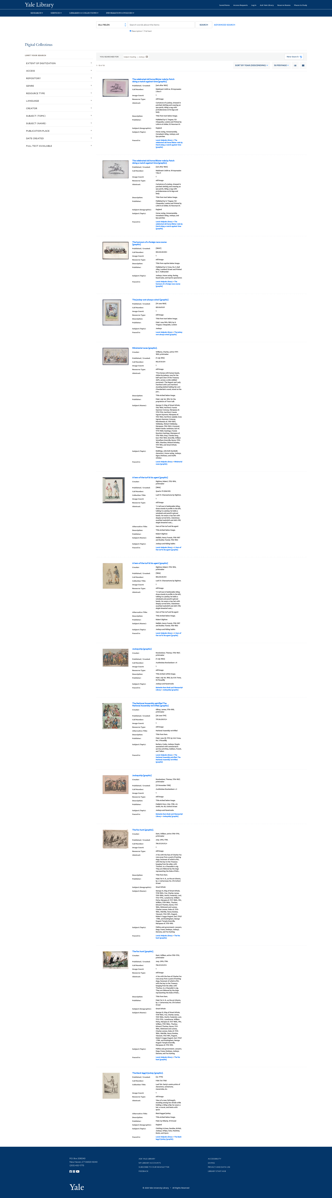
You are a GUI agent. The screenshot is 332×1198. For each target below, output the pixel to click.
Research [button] (36, 13)
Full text (148, 31)
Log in (253, 5)
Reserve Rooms (283, 5)
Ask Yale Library (267, 5)
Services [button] (55, 13)
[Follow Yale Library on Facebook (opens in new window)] (71, 1171)
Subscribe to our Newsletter (154, 1167)
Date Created (35, 138)
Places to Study (300, 5)
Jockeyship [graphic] (142, 649)
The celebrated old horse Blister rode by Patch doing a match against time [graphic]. (153, 80)
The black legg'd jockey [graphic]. (147, 1073)
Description (137, 31)
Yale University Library (46, 5)
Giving (211, 1163)
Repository (33, 78)
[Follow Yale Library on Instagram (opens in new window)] (74, 1171)
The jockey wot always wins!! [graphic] (150, 300)
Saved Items (224, 5)
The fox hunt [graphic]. (143, 830)
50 (280, 65)
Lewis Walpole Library (164, 140)
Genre (30, 85)
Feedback (143, 1171)
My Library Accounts (150, 1163)
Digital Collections (38, 45)
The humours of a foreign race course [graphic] (149, 243)
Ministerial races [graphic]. (144, 348)
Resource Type (35, 93)
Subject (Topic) (36, 115)
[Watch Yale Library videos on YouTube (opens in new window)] (77, 1171)
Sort (250, 65)
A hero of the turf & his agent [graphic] (150, 477)
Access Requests (240, 5)
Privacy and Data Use (219, 1167)
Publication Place (38, 130)
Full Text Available (39, 145)
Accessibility (214, 1159)
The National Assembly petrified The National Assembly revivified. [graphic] (150, 704)
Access (30, 70)
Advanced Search (224, 25)
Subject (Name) (36, 123)
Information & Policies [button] (119, 13)
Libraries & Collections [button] (83, 13)
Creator (31, 108)
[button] (203, 24)
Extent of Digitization (41, 63)
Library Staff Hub (217, 1171)
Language (32, 100)
